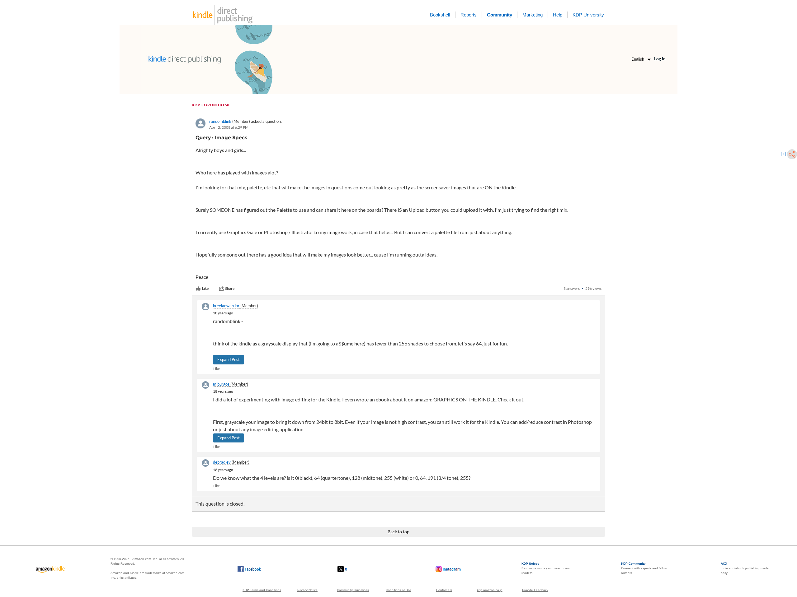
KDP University (588, 14)
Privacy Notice (307, 590)
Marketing (532, 14)
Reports (468, 14)
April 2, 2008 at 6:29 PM (228, 127)
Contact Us (444, 590)
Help (557, 14)
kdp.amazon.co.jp (489, 590)
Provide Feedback (535, 590)
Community (499, 14)
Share (229, 288)
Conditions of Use (398, 590)
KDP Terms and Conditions (262, 590)
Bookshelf (440, 14)
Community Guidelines (353, 590)
